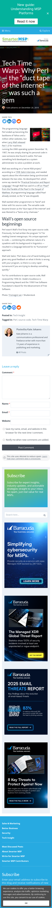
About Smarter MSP (12, 851)
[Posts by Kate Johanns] (8, 333)
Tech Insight (19, 315)
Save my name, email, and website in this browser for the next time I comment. (26, 430)
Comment (8, 372)
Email (6, 412)
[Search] (45, 515)
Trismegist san (15, 295)
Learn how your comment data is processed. (27, 457)
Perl (15, 319)
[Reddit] (19, 121)
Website (6, 420)
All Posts (22, 352)
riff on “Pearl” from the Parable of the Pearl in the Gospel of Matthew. (25, 189)
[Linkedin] (9, 121)
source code (24, 319)
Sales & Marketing (11, 823)
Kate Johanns (12, 107)
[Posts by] (4, 107)
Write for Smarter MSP (13, 856)
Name (6, 403)
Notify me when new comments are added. (27, 439)
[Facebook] (14, 121)
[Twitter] (4, 121)
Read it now (26, 21)
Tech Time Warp (40, 319)
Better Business (10, 828)
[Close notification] (47, 13)
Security (6, 833)
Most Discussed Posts (12, 846)
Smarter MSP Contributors (15, 861)
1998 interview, (25, 172)
